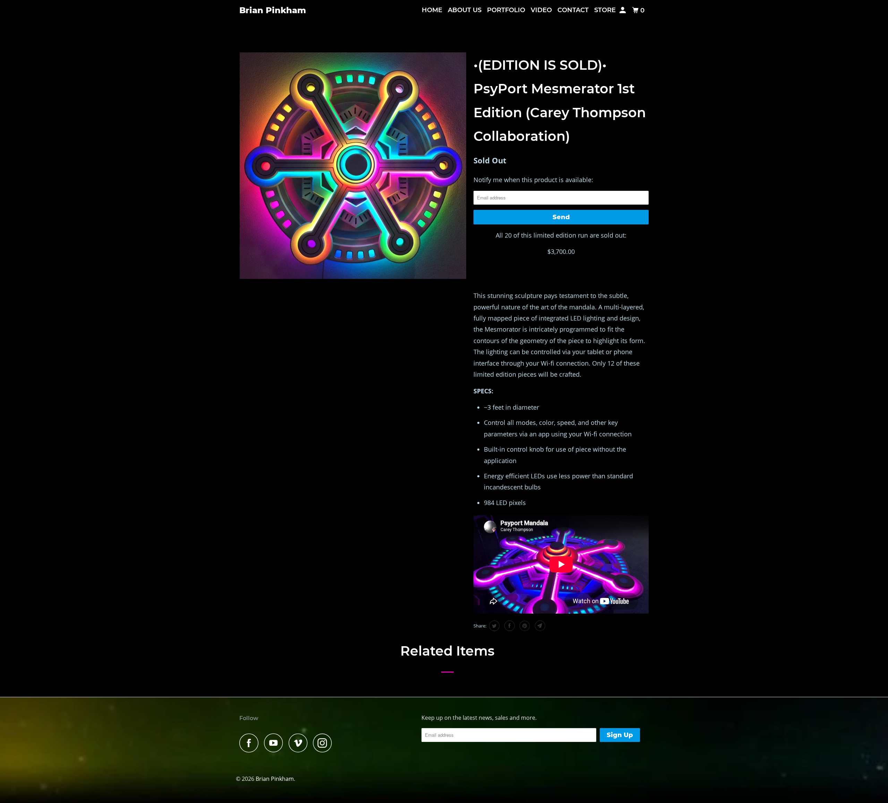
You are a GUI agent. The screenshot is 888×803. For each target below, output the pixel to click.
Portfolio (506, 10)
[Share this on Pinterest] (524, 626)
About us (464, 10)
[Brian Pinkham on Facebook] (250, 742)
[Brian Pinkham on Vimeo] (300, 742)
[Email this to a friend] (539, 626)
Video (541, 10)
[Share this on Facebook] (509, 626)
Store (605, 10)
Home (432, 10)
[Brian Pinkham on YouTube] (275, 742)
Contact (573, 10)
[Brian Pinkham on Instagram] (324, 742)
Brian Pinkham (272, 10)
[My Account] (623, 10)
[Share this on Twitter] (493, 626)
